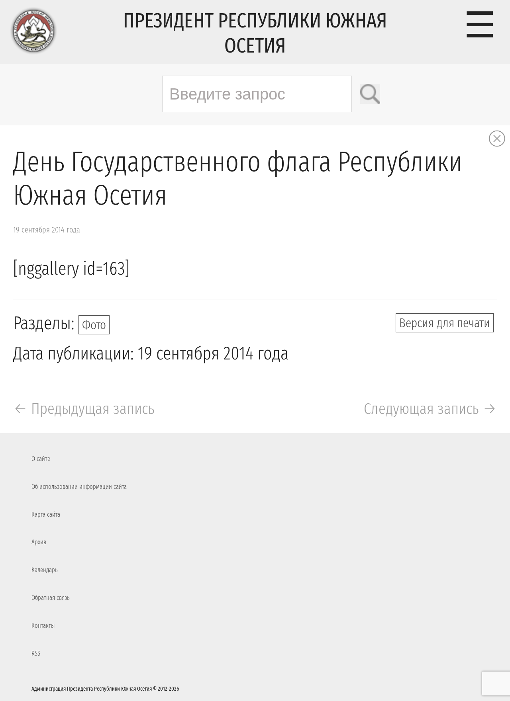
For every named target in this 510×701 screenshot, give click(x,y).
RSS (35, 653)
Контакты (43, 625)
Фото (94, 324)
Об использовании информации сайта (79, 486)
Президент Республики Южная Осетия (255, 33)
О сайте (40, 459)
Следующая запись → (430, 408)
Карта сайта (45, 514)
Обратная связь (50, 597)
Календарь (44, 570)
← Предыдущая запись (84, 408)
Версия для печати (444, 322)
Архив (38, 542)
